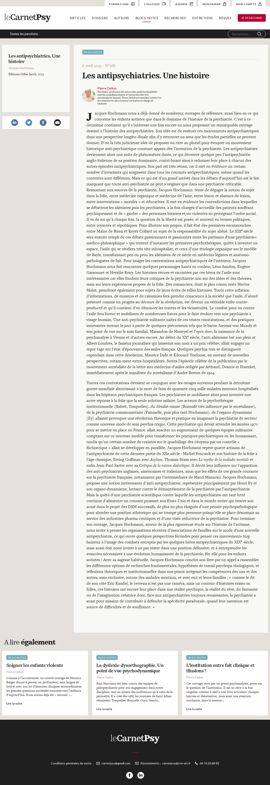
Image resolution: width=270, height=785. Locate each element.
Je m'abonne (251, 18)
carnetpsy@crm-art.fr (176, 763)
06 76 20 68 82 (209, 763)
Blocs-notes (146, 18)
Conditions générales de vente (71, 763)
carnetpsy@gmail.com (116, 763)
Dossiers (100, 18)
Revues (225, 18)
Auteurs (121, 18)
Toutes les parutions (23, 34)
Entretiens (202, 18)
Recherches (175, 18)
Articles (77, 18)
